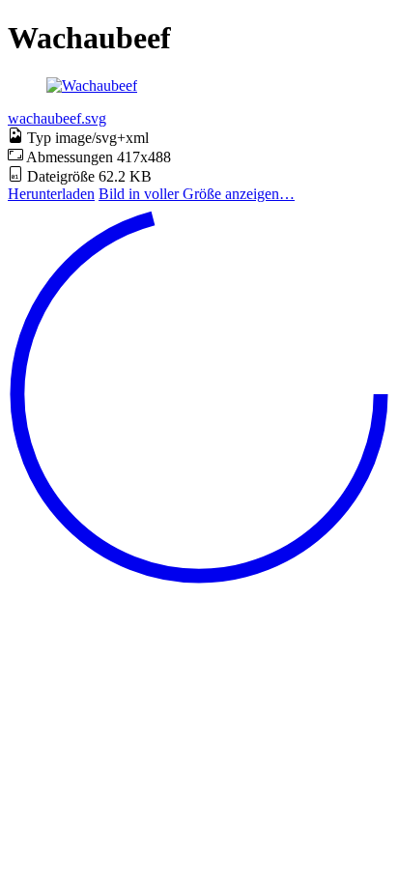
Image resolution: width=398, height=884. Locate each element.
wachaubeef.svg (57, 118)
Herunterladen (51, 193)
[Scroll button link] (199, 580)
